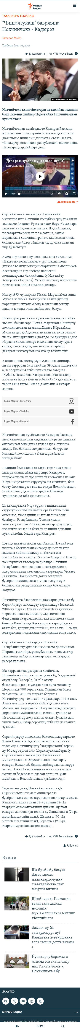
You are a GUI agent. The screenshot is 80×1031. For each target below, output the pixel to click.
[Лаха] (62, 1026)
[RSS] (40, 1001)
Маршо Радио (23, 165)
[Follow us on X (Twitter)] (14, 1001)
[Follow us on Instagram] (31, 1001)
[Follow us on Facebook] (5, 1001)
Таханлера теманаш (18, 16)
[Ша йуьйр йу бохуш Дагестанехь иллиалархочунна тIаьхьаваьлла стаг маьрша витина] (16, 874)
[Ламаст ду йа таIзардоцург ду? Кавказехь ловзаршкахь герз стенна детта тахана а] (16, 932)
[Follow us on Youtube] (23, 1001)
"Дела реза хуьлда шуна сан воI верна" (35, 161)
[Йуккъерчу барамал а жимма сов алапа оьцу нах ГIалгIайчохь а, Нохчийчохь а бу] (16, 961)
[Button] (35, 53)
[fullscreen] (74, 193)
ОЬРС (40, 1026)
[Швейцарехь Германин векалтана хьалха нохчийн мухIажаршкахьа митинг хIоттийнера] (16, 903)
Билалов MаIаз (12, 38)
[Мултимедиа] (17, 1026)
